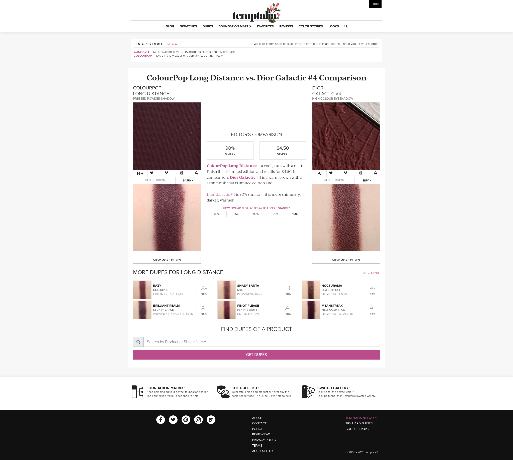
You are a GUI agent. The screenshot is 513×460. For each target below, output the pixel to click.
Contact (259, 423)
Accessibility (263, 451)
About (257, 418)
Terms (257, 446)
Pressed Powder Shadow (154, 99)
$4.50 (187, 180)
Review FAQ (261, 434)
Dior (265, 77)
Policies (258, 429)
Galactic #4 (296, 77)
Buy (366, 180)
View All (173, 44)
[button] (170, 26)
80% (216, 214)
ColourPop (143, 55)
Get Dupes (256, 354)
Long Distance (216, 77)
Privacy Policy (264, 440)
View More (371, 273)
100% (295, 214)
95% (275, 214)
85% (236, 214)
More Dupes (167, 260)
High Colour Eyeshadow (332, 99)
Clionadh (141, 52)
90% (256, 214)
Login (375, 4)
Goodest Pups (357, 429)
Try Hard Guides (359, 423)
